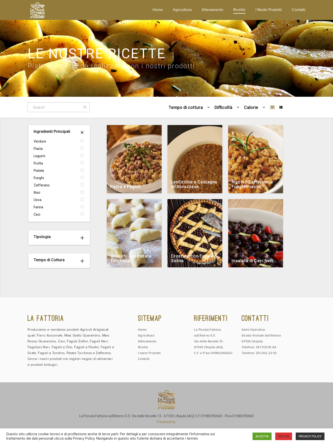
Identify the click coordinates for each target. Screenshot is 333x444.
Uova (37, 200)
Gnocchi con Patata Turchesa (130, 258)
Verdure (40, 141)
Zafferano (42, 185)
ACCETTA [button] (262, 436)
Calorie (251, 107)
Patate (39, 171)
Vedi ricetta (149, 188)
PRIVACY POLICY (310, 436)
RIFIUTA (283, 436)
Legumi (39, 156)
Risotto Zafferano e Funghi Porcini (252, 184)
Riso (37, 192)
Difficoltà (223, 107)
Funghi (39, 178)
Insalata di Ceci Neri (252, 260)
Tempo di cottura (185, 107)
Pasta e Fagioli (125, 186)
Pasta (38, 149)
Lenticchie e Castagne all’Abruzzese (194, 184)
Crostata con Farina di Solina (194, 258)
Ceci (37, 214)
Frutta (38, 163)
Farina (38, 207)
